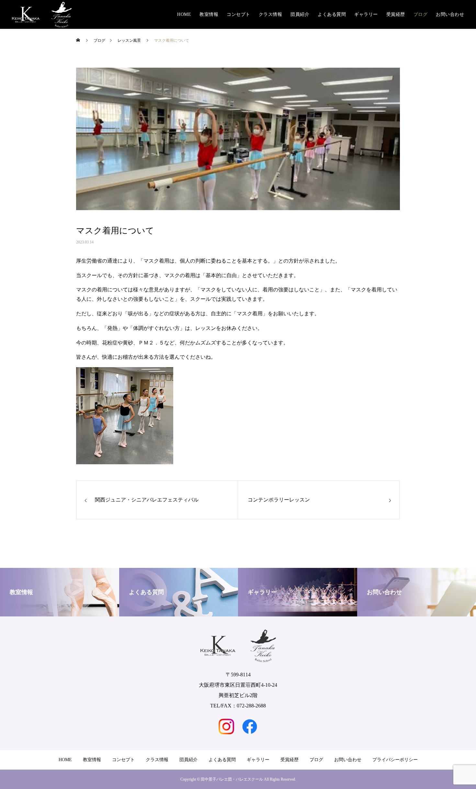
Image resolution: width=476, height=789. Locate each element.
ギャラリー (366, 14)
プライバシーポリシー (395, 759)
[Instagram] (226, 726)
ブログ (421, 14)
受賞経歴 (395, 14)
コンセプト (238, 14)
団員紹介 (299, 14)
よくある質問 (332, 14)
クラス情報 (270, 14)
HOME (184, 14)
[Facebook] (249, 726)
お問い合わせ (450, 14)
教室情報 (208, 14)
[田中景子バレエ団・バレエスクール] (42, 15)
